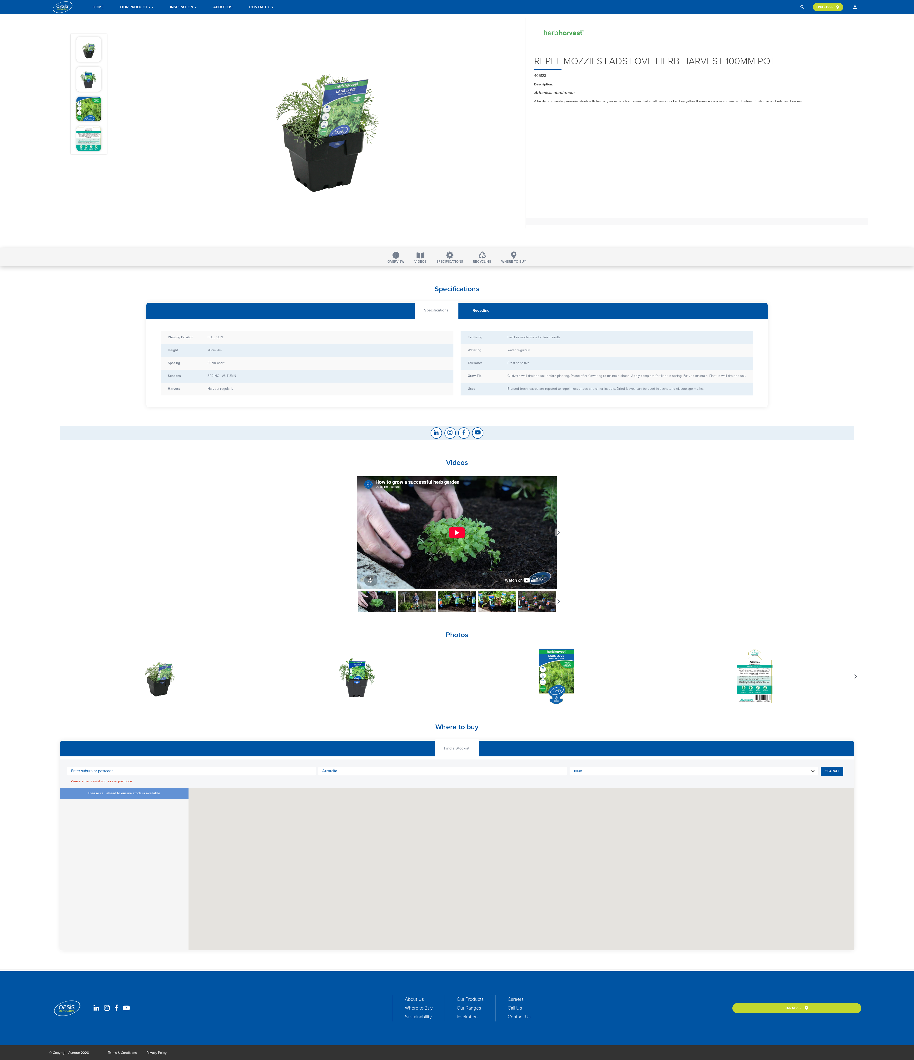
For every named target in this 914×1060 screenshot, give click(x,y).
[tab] (436, 310)
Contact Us (261, 7)
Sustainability (418, 1017)
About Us (223, 7)
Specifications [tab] (450, 261)
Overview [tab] (396, 261)
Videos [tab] (420, 261)
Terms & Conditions (122, 1053)
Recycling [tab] (482, 261)
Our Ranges (469, 1008)
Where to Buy (419, 1008)
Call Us (515, 1008)
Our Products (135, 7)
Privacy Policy (156, 1053)
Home (98, 7)
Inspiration (182, 7)
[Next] (558, 532)
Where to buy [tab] (513, 261)
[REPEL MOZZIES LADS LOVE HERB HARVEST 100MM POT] (325, 123)
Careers (516, 999)
